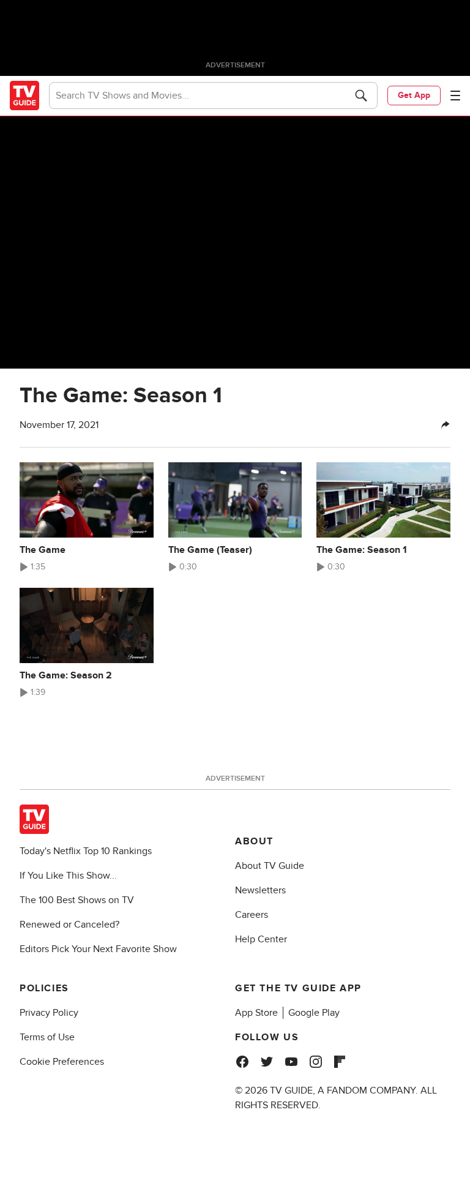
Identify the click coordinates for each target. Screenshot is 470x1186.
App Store (256, 1013)
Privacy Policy (49, 1013)
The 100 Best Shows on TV (77, 900)
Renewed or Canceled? (69, 924)
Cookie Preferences (62, 1062)
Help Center (261, 939)
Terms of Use (47, 1037)
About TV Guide (269, 866)
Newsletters (260, 890)
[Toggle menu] (455, 95)
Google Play (314, 1013)
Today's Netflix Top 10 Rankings (86, 851)
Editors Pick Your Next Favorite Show (98, 949)
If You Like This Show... (68, 875)
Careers (251, 915)
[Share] (445, 425)
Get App (414, 95)
